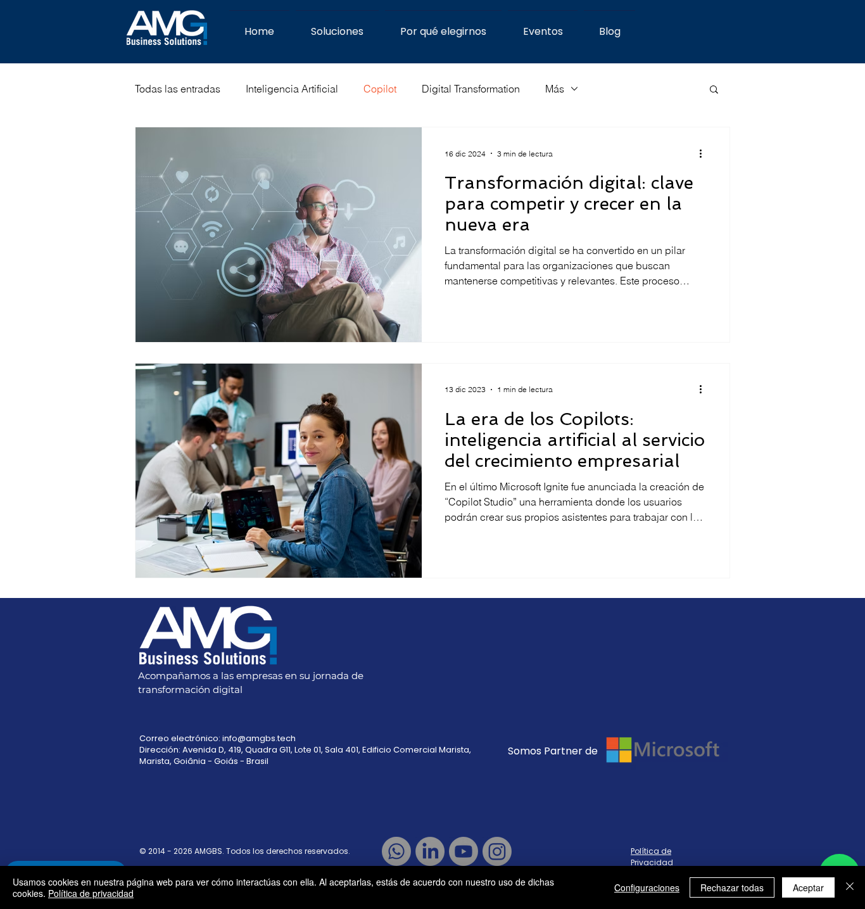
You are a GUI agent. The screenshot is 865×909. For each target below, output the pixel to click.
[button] (714, 90)
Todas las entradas (177, 88)
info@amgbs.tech (259, 738)
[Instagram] (497, 851)
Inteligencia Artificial (292, 88)
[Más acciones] (704, 153)
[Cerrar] (849, 887)
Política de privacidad (91, 893)
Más (554, 88)
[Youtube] (463, 851)
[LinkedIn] (430, 851)
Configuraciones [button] (646, 887)
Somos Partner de (554, 751)
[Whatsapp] (396, 851)
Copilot (379, 88)
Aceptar (808, 887)
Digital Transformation (471, 88)
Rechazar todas (732, 887)
